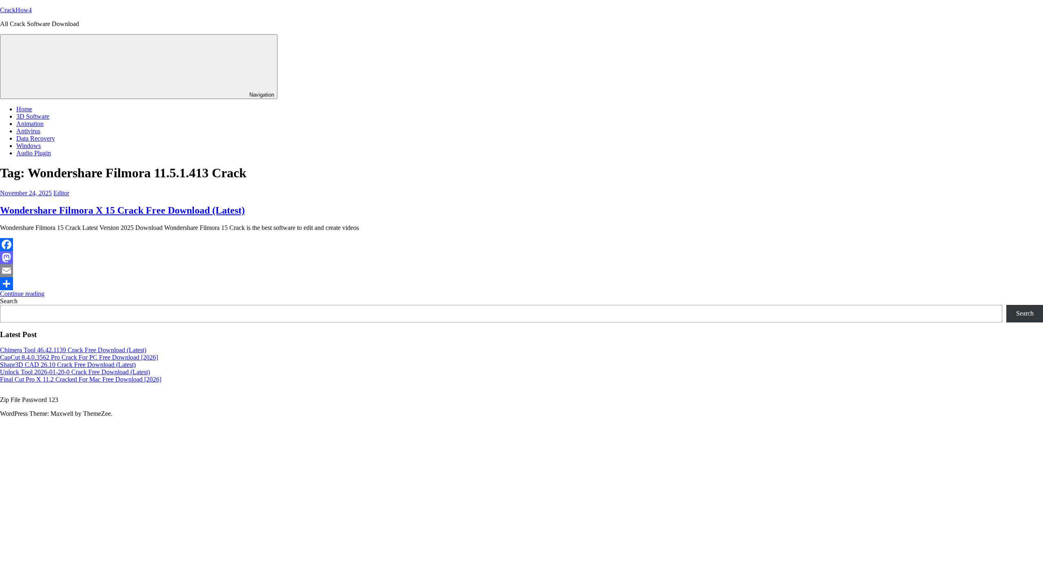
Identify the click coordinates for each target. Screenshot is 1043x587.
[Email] (521, 270)
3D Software (32, 116)
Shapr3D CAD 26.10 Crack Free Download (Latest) (68, 364)
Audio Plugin (33, 153)
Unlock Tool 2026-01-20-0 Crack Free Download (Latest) (75, 372)
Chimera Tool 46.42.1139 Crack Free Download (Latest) (73, 349)
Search (9, 301)
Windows (28, 145)
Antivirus (28, 131)
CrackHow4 (16, 10)
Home (24, 109)
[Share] (521, 283)
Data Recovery (35, 138)
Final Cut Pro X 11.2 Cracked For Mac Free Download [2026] (80, 379)
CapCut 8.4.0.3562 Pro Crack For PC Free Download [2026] (79, 357)
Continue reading (22, 293)
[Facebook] (521, 244)
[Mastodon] (521, 257)
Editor (61, 193)
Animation (30, 123)
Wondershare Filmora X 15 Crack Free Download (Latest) (122, 210)
